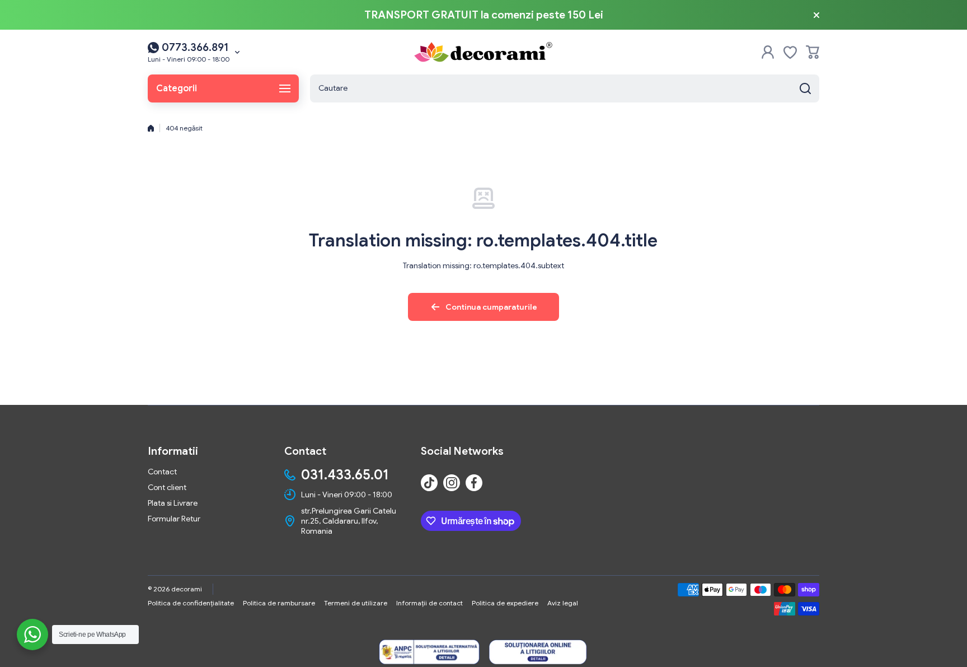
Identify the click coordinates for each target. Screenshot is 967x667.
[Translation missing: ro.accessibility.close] (816, 15)
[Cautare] (805, 88)
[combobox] (564, 88)
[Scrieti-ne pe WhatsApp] (32, 634)
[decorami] (483, 52)
